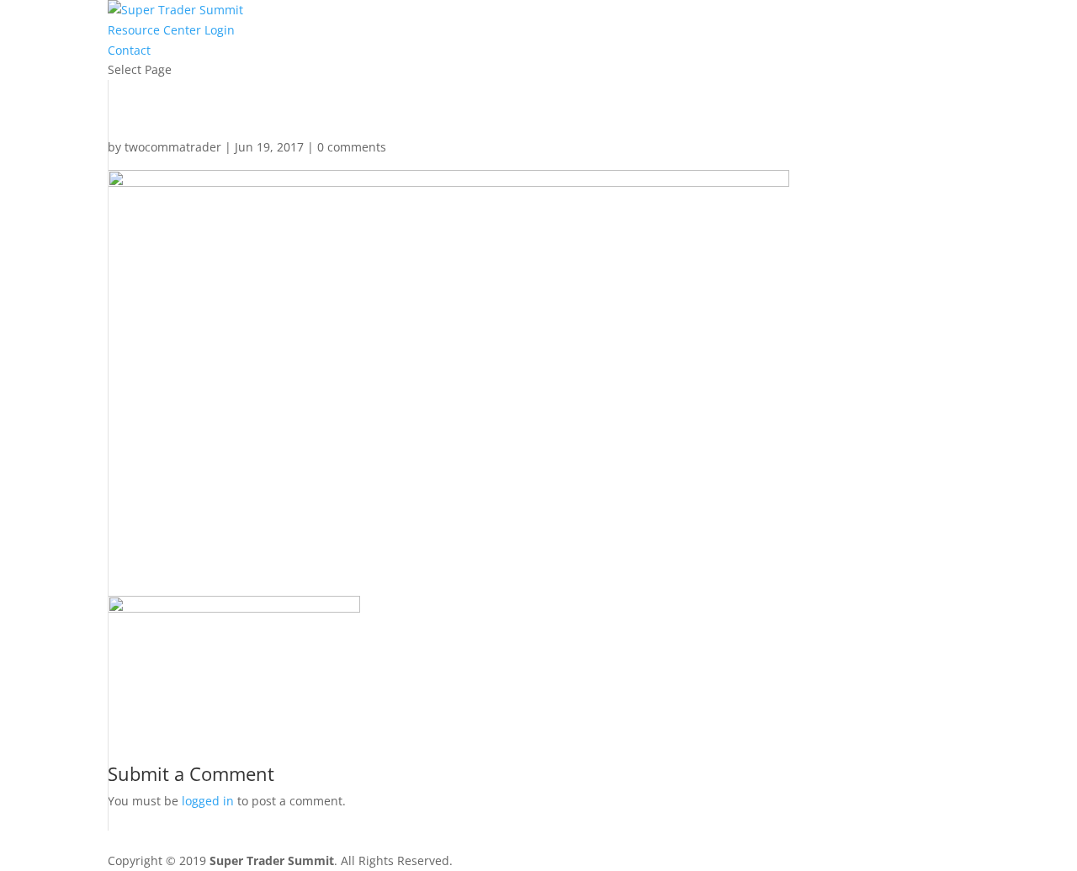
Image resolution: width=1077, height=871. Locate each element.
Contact (129, 50)
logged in (208, 801)
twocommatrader (173, 147)
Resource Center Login (171, 30)
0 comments (351, 147)
